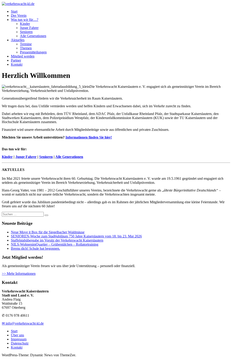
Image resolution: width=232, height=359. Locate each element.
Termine (26, 44)
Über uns (17, 335)
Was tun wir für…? (24, 20)
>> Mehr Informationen (19, 273)
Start (14, 11)
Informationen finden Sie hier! (88, 137)
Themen (26, 48)
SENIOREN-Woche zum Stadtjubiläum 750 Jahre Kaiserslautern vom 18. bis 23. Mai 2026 (76, 236)
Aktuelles (17, 40)
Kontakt (16, 64)
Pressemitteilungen (33, 52)
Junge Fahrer (29, 28)
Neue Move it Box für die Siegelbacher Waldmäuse (48, 232)
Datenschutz (20, 343)
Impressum (19, 339)
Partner (16, 60)
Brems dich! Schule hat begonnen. (35, 248)
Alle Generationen (33, 36)
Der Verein (19, 15)
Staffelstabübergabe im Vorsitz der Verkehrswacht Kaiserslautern (57, 240)
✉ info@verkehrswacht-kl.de (23, 323)
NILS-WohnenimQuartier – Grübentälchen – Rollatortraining (54, 244)
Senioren (26, 32)
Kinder (25, 24)
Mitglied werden (22, 56)
